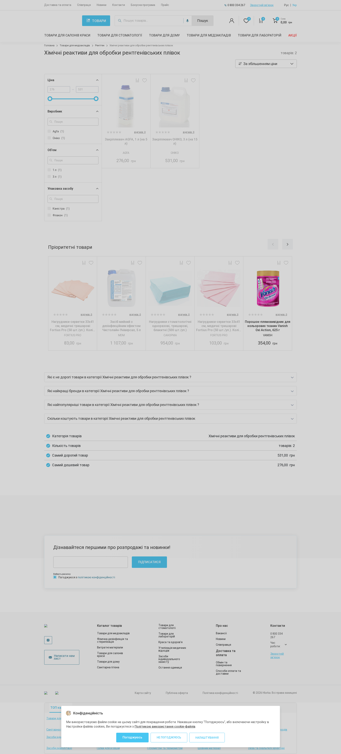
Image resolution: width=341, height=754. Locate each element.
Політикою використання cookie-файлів (165, 726)
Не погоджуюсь (169, 737)
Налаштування (207, 737)
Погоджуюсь (132, 737)
